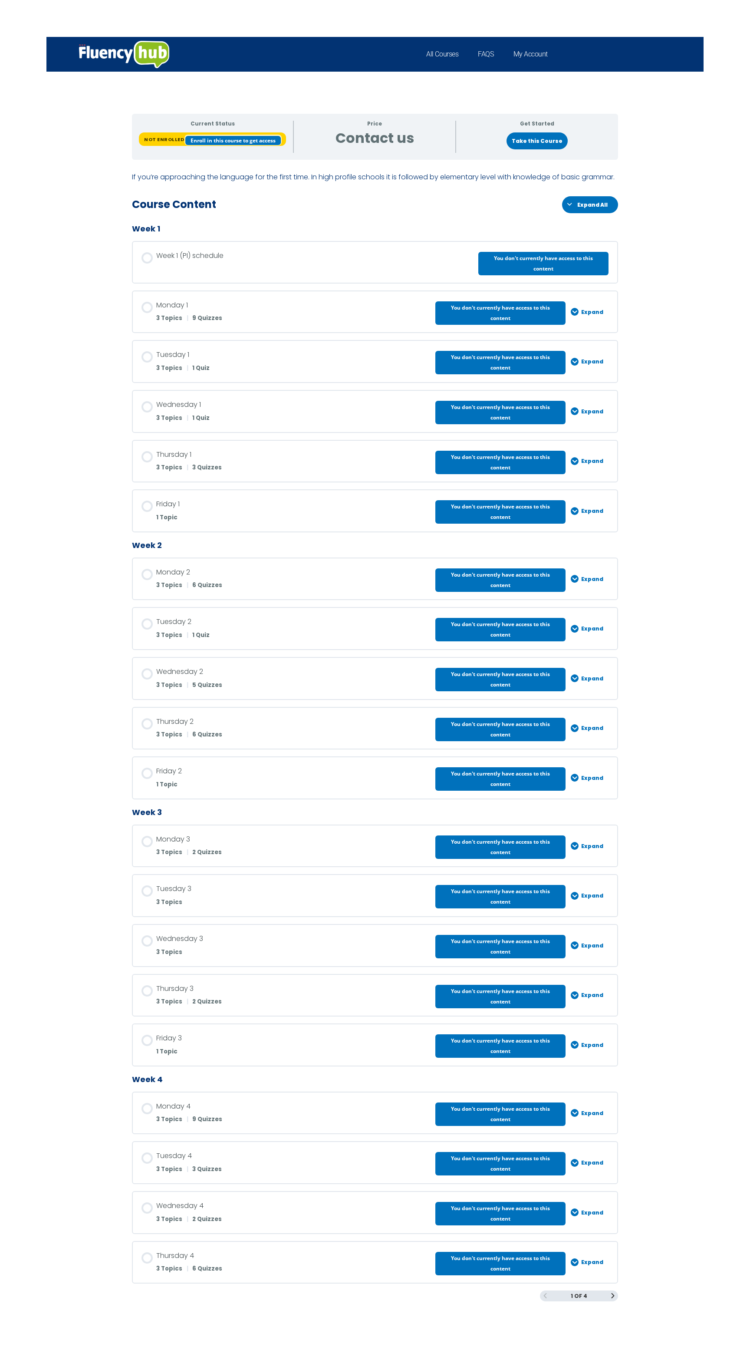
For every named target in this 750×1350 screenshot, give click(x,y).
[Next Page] (612, 1296)
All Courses (442, 54)
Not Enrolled (164, 139)
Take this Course (537, 141)
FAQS (485, 54)
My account (530, 54)
